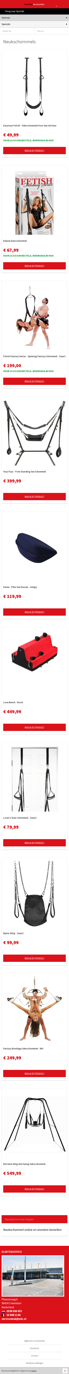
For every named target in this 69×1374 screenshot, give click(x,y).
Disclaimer (34, 1348)
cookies (33, 1371)
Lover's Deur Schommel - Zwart (20, 817)
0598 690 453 (14, 1311)
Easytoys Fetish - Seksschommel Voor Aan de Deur (29, 125)
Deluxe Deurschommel (15, 240)
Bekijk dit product (34, 150)
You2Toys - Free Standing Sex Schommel (24, 471)
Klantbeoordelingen (34, 1363)
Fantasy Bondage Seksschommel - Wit (23, 1048)
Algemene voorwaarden (34, 1340)
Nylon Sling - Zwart (13, 933)
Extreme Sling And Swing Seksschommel (24, 1164)
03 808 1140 (13, 1315)
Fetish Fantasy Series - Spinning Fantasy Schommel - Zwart (34, 356)
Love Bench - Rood (13, 702)
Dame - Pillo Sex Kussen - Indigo (20, 587)
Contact (34, 1355)
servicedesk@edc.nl (14, 1319)
